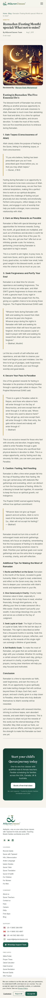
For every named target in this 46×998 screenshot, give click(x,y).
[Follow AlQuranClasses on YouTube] (8, 840)
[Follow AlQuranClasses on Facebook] (4, 840)
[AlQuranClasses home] (14, 3)
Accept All (31, 994)
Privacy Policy (23, 988)
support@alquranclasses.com (17, 939)
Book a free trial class (23, 785)
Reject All (18, 994)
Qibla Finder (7, 956)
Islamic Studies (8, 864)
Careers (6, 907)
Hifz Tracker (7, 976)
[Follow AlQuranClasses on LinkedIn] (12, 840)
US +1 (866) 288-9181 (13, 928)
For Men (6, 884)
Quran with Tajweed (10, 854)
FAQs (5, 910)
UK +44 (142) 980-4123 (14, 935)
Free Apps (6, 914)
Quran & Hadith (8, 874)
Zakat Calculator (8, 963)
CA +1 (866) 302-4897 (13, 931)
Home (5, 13)
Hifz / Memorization (10, 857)
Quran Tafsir (7, 867)
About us (6, 894)
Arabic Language (9, 861)
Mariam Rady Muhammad (26, 88)
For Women (7, 880)
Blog (9, 13)
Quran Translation (9, 870)
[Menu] (42, 3)
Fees (4, 904)
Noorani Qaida (8, 851)
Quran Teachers (8, 897)
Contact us (6, 900)
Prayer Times (7, 959)
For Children (7, 877)
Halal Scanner (8, 966)
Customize (7, 994)
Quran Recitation (9, 969)
